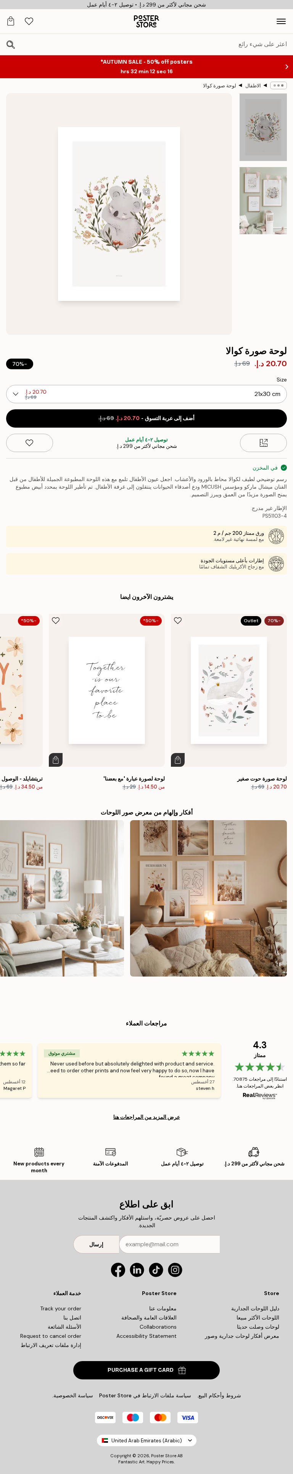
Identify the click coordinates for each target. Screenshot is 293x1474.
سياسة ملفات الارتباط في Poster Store (145, 1395)
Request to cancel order (50, 1335)
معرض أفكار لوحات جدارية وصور (242, 1335)
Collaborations (158, 1326)
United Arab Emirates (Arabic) (146, 1440)
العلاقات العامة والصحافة (149, 1317)
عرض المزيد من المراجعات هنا (146, 1117)
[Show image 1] (263, 127)
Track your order (60, 1308)
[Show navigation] (281, 21)
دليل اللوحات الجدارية (255, 1308)
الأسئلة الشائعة (64, 1326)
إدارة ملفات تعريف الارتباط (51, 1345)
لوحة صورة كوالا (219, 85)
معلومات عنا (163, 1308)
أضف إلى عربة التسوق (146, 418)
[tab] (29, 22)
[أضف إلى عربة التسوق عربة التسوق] (178, 760)
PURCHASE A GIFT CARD (141, 1370)
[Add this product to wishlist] (29, 443)
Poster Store (163, 1455)
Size (282, 379)
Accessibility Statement (146, 1335)
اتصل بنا (72, 1317)
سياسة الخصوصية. (72, 1395)
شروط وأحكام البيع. (219, 1395)
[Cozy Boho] (208, 898)
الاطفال (253, 85)
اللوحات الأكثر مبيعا (258, 1317)
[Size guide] (263, 443)
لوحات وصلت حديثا (258, 1326)
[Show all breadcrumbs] (278, 85)
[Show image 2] (263, 200)
